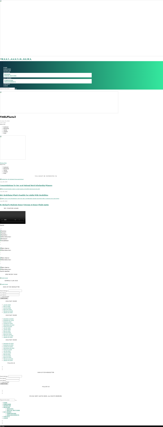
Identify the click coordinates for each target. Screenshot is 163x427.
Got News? (7, 78)
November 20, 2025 (8, 320)
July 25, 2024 (7, 351)
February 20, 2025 (8, 335)
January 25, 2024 (8, 360)
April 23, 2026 (7, 308)
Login (5, 85)
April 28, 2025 (7, 332)
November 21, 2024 (8, 345)
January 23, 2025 (8, 337)
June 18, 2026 (7, 304)
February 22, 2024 (8, 358)
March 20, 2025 (7, 334)
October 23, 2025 (8, 323)
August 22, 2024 (7, 349)
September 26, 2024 (8, 348)
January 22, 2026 (8, 312)
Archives (6, 72)
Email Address (4, 291)
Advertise (7, 70)
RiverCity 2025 (7, 322)
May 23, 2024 (6, 354)
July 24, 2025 (7, 328)
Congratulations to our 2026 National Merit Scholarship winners (26, 185)
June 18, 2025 (7, 329)
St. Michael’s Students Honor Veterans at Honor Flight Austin (24, 205)
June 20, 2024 (7, 352)
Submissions (8, 80)
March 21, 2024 (7, 357)
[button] (16, 400)
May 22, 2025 (6, 331)
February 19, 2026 (8, 311)
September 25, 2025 (8, 325)
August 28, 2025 (7, 326)
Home (5, 67)
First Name (3, 293)
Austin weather (5, 271)
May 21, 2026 (6, 306)
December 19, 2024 (8, 343)
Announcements (10, 81)
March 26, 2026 (7, 309)
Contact (6, 84)
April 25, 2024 (7, 355)
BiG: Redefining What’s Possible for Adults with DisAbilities (24, 195)
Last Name (3, 295)
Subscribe (7, 69)
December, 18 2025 (8, 318)
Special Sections (10, 75)
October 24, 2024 (8, 346)
